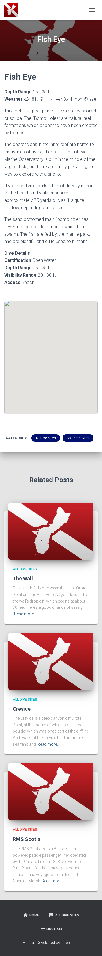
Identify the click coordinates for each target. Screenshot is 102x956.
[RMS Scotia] (51, 791)
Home (34, 915)
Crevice (22, 709)
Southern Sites (78, 438)
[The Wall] (51, 530)
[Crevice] (51, 661)
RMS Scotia (27, 839)
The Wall (23, 578)
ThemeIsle (70, 942)
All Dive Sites (45, 438)
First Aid (54, 929)
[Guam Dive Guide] (13, 10)
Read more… (25, 614)
